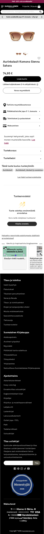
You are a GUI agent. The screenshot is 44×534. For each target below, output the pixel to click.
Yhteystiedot (9, 359)
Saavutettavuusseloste (13, 316)
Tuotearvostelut (10, 325)
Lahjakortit (8, 407)
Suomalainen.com (28, 531)
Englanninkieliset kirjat (13, 394)
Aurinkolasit (7, 170)
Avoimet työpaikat (12, 342)
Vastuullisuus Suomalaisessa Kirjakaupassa (22, 368)
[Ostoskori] (39, 6)
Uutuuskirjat (9, 433)
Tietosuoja (8, 320)
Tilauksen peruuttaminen (14, 294)
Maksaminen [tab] (13, 126)
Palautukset (9, 289)
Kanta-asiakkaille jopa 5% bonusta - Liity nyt (22, 17)
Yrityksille (25, 6)
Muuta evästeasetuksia (13, 311)
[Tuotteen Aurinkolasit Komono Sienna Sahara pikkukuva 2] (25, 53)
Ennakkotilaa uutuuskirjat (15, 389)
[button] (2, 6)
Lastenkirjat (9, 411)
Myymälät (8, 346)
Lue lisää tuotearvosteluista (29, 177)
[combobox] (22, 11)
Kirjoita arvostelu (22, 224)
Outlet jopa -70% (11, 420)
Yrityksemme (9, 364)
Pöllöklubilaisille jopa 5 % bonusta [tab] (22, 111)
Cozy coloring (10, 385)
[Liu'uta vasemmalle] (2, 17)
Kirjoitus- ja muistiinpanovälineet (18, 403)
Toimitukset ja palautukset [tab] (19, 118)
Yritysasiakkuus (10, 355)
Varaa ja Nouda (10, 298)
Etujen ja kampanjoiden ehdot (16, 307)
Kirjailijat (7, 398)
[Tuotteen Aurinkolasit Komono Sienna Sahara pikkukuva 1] (18, 53)
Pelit (6, 425)
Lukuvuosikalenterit (12, 416)
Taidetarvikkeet (10, 429)
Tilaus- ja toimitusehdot (14, 302)
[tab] (22, 151)
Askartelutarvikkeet (12, 380)
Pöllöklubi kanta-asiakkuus (15, 350)
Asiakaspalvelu (10, 337)
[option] (22, 17)
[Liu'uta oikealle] (41, 17)
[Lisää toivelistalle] (39, 58)
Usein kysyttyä (10, 285)
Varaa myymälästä (22, 90)
